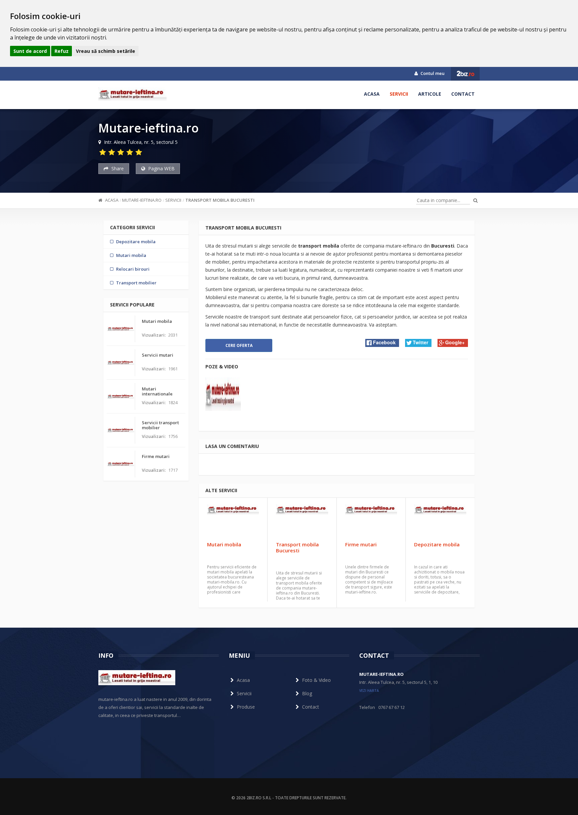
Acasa (372, 94)
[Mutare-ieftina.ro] (132, 94)
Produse (246, 707)
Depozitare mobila (437, 544)
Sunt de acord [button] (30, 51)
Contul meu (432, 73)
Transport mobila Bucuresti (220, 200)
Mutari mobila (224, 544)
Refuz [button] (62, 51)
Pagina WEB (161, 168)
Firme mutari (361, 544)
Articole (429, 94)
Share (117, 168)
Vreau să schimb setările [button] (105, 51)
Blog (307, 693)
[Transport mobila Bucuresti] (302, 521)
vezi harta (369, 690)
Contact (463, 94)
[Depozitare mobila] (440, 521)
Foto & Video (316, 680)
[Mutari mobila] (233, 521)
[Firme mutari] (371, 521)
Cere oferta (239, 345)
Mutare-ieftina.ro (142, 200)
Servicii (399, 94)
